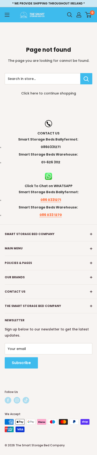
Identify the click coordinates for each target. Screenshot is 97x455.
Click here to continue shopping (48, 93)
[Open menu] (7, 15)
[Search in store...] (86, 78)
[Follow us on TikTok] (26, 400)
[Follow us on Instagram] (17, 400)
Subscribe (21, 362)
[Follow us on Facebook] (8, 400)
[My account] (79, 14)
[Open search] (69, 14)
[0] (88, 15)
